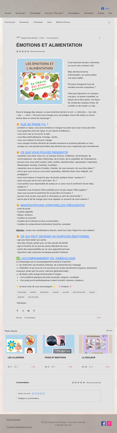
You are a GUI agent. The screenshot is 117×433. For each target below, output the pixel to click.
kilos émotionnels (79, 292)
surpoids (56, 292)
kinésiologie (22, 292)
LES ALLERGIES (16, 357)
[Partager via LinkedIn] (28, 311)
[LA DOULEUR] (95, 344)
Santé (49, 22)
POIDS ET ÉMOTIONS (55, 357)
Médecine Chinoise (63, 22)
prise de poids (33, 297)
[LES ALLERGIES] (21, 344)
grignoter (21, 297)
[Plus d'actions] (99, 38)
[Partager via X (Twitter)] (23, 311)
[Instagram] (109, 423)
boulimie (33, 292)
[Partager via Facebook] (17, 311)
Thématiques (38, 22)
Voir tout (109, 330)
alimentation (44, 292)
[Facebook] (103, 423)
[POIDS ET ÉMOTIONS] (58, 344)
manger (92, 292)
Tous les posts (10, 22)
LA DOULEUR (88, 357)
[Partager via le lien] (34, 311)
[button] (109, 22)
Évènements (24, 22)
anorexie (66, 292)
